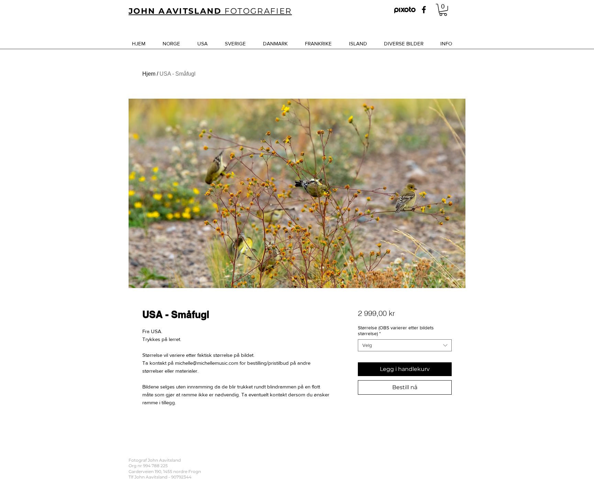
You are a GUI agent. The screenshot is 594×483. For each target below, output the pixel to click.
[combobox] (405, 345)
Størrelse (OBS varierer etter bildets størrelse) (396, 330)
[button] (443, 10)
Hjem (148, 74)
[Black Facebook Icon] (424, 9)
